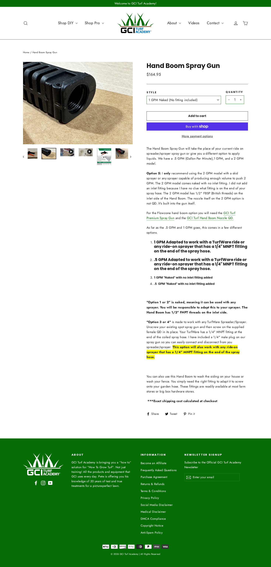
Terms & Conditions (153, 491)
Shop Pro (93, 23)
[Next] (130, 156)
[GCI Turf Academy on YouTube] (50, 482)
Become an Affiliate (153, 463)
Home (26, 52)
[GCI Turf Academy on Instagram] (43, 482)
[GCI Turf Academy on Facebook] (36, 482)
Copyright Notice (152, 525)
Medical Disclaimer (153, 512)
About (172, 23)
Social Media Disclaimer (157, 505)
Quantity (234, 92)
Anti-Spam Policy (152, 532)
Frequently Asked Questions (159, 470)
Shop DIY (66, 23)
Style (152, 92)
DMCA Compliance (153, 519)
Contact (214, 23)
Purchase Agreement (154, 477)
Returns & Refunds (152, 484)
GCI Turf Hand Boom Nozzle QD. (210, 218)
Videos (193, 23)
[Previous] (25, 156)
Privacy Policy (150, 498)
